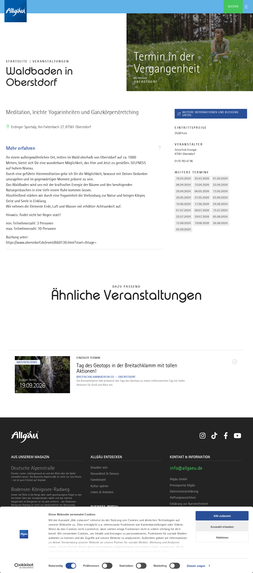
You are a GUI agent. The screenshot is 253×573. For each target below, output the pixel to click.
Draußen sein (99, 467)
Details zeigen (196, 565)
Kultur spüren (99, 486)
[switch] (107, 566)
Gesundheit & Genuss (105, 473)
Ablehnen (222, 537)
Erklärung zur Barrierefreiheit (189, 504)
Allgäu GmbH (178, 479)
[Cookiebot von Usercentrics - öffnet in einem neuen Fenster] (24, 566)
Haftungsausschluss (183, 497)
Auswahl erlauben (222, 526)
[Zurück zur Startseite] (126, 11)
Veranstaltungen (51, 61)
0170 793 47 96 (184, 161)
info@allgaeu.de (186, 468)
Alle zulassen (222, 515)
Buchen (233, 6)
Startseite (17, 61)
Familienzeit (98, 480)
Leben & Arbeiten (102, 492)
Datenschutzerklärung (184, 491)
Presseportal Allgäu (182, 485)
